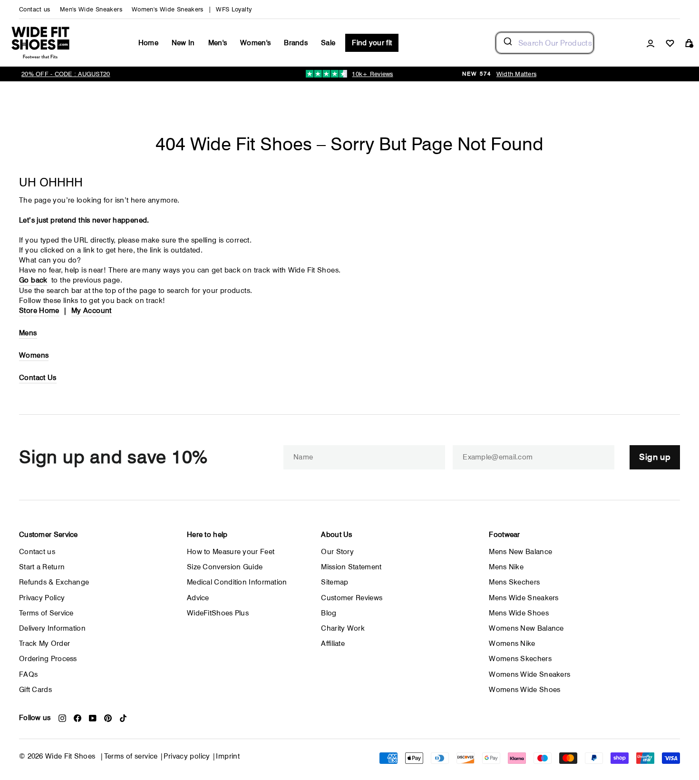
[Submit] (507, 42)
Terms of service (131, 756)
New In (183, 43)
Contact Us (38, 377)
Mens (28, 333)
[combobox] (544, 43)
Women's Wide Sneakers (168, 9)
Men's (217, 43)
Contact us (34, 9)
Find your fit (372, 43)
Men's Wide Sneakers (91, 9)
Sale (328, 43)
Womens (34, 355)
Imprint (228, 756)
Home (148, 43)
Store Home (39, 310)
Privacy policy (187, 756)
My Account (91, 310)
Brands (296, 43)
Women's (255, 43)
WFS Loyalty (234, 9)
